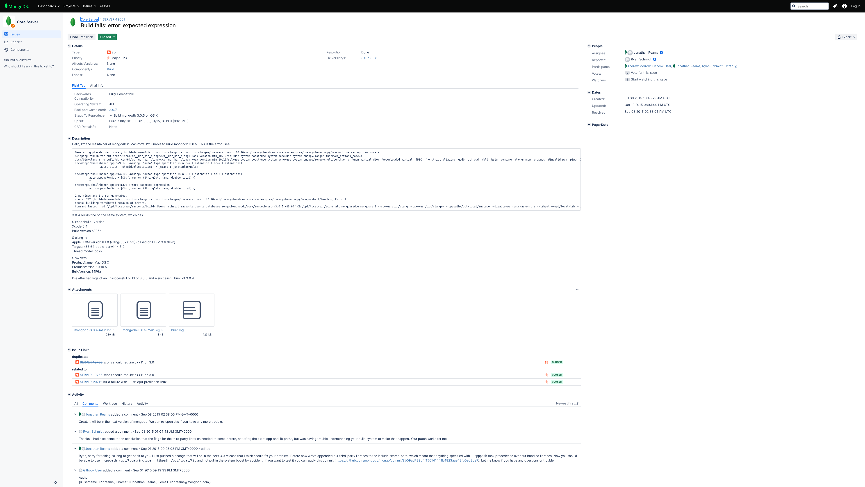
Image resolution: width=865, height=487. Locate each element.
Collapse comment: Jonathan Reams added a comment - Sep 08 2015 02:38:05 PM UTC (75, 414)
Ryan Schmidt (93, 431)
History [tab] (127, 403)
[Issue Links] (69, 349)
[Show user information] (661, 52)
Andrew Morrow (639, 66)
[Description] (69, 138)
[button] (835, 6)
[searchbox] (809, 6)
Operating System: (88, 104)
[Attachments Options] (578, 289)
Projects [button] (69, 6)
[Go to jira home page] (16, 6)
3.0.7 (365, 58)
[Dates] (589, 92)
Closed (557, 362)
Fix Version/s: (336, 58)
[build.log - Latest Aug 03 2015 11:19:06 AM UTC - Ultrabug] (192, 310)
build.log (177, 330)
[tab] (79, 85)
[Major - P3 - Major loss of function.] (109, 58)
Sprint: (79, 121)
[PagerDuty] (589, 124)
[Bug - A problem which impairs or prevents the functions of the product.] (109, 52)
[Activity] (69, 394)
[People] (589, 46)
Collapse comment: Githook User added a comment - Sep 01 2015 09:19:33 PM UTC (75, 470)
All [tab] (76, 403)
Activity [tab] (142, 403)
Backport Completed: (90, 110)
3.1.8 (373, 58)
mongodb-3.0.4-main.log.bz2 (94, 330)
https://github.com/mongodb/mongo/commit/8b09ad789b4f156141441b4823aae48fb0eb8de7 (407, 460)
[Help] (844, 6)
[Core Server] (8, 21)
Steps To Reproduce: (89, 115)
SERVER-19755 (91, 362)
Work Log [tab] (110, 403)
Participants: (601, 67)
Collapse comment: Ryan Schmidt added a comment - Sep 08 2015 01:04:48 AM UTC (75, 431)
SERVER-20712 (91, 382)
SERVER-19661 (114, 19)
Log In (855, 6)
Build (110, 69)
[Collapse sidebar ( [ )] (56, 482)
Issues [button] (87, 6)
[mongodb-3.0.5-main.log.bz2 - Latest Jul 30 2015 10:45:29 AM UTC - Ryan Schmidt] (143, 310)
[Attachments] (69, 289)
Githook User (92, 470)
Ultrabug (730, 66)
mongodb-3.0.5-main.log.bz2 (143, 330)
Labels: (77, 75)
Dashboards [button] (47, 6)
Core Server (27, 22)
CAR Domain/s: (85, 127)
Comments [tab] (90, 403)
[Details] (69, 46)
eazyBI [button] (105, 6)
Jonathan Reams (97, 414)
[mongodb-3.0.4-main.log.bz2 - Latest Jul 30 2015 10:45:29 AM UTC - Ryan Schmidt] (95, 310)
